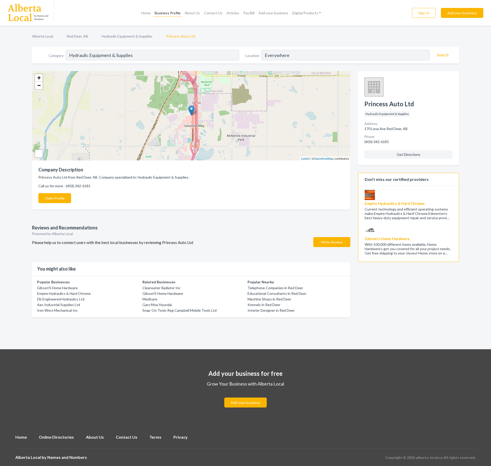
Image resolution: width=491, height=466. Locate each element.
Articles (233, 13)
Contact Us (213, 13)
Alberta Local (42, 36)
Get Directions (408, 154)
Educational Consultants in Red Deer (277, 293)
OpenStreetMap (323, 158)
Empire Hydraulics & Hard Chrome (64, 293)
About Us (192, 13)
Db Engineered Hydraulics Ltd (60, 299)
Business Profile (168, 13)
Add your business (273, 13)
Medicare (149, 299)
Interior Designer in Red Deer (271, 310)
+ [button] (39, 78)
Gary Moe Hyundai (157, 304)
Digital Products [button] (305, 13)
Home (146, 13)
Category (56, 55)
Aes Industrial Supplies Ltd (58, 304)
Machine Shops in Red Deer (269, 299)
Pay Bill (248, 13)
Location (252, 55)
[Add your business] (245, 396)
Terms (155, 437)
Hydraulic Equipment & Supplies (127, 36)
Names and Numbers (67, 457)
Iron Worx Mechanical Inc (57, 310)
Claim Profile (55, 198)
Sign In (423, 13)
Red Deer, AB (77, 36)
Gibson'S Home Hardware (57, 288)
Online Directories (56, 437)
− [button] (39, 85)
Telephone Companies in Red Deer (275, 288)
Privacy (180, 437)
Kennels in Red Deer (264, 304)
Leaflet (305, 158)
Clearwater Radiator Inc (161, 288)
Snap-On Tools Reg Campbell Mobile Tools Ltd (179, 310)
